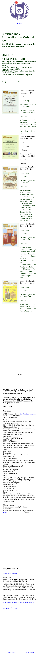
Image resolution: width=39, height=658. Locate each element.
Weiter (5, 512)
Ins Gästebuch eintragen (28, 414)
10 (32, 512)
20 (35, 512)
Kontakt (30, 652)
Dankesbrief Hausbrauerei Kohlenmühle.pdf (19, 602)
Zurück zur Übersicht (10, 574)
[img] (19, 10)
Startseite (10, 652)
